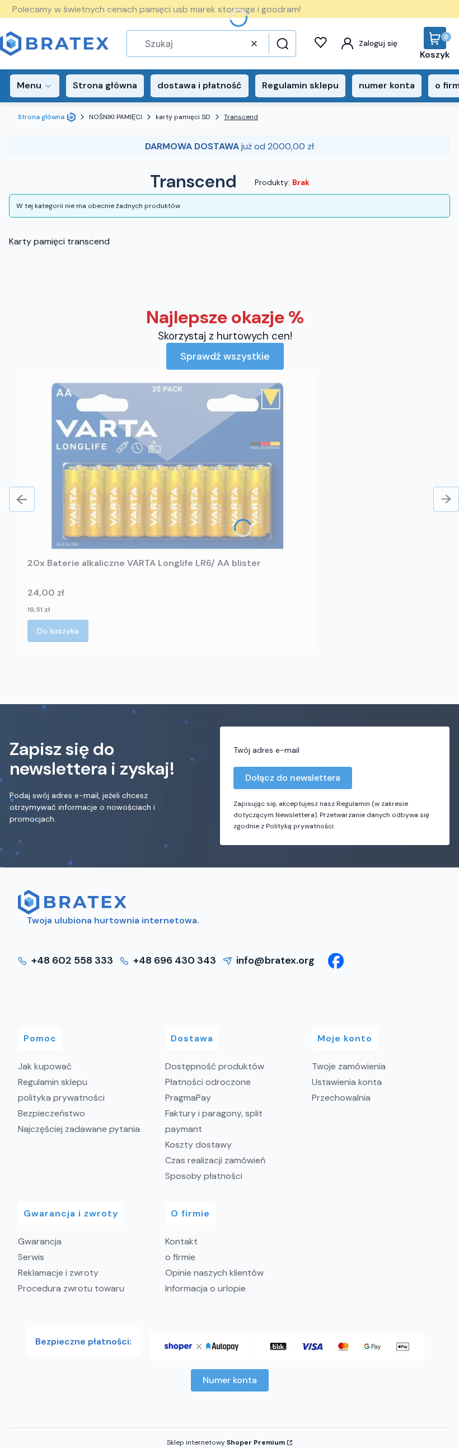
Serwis (31, 1257)
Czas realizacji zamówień (215, 1160)
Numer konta (230, 1380)
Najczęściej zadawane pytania (79, 1129)
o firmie (180, 1257)
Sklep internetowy (226, 1442)
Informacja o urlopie (205, 1288)
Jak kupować (45, 1066)
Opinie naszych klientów (214, 1273)
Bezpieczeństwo (51, 1113)
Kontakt (181, 1241)
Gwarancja (40, 1241)
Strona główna (41, 116)
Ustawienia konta (347, 1082)
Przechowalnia (341, 1097)
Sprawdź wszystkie (225, 356)
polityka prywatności (61, 1097)
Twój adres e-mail (266, 750)
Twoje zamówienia (349, 1066)
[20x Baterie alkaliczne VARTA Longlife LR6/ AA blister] (167, 466)
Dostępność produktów (214, 1066)
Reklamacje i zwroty (58, 1273)
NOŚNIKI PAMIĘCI (115, 116)
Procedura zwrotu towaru (71, 1288)
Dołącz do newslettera (292, 778)
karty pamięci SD (183, 116)
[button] (281, 43)
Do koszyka (58, 631)
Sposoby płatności (203, 1176)
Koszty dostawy (198, 1144)
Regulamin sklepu (52, 1082)
